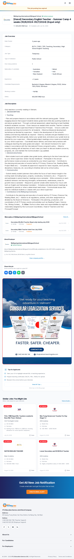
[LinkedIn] (10, 272)
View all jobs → (66, 401)
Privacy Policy (52, 556)
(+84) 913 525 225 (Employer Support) (14, 522)
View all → (66, 217)
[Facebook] (6, 272)
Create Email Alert (37, 492)
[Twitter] (14, 272)
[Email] (23, 272)
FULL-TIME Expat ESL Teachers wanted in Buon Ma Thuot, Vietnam (18, 417)
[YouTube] (13, 527)
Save (32, 435)
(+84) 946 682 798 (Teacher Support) (14, 520)
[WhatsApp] (19, 272)
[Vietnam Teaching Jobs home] (10, 3)
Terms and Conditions (65, 556)
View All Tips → (37, 384)
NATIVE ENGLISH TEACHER (13, 451)
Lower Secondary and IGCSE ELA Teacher (54, 451)
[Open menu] (70, 3)
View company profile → (37, 258)
